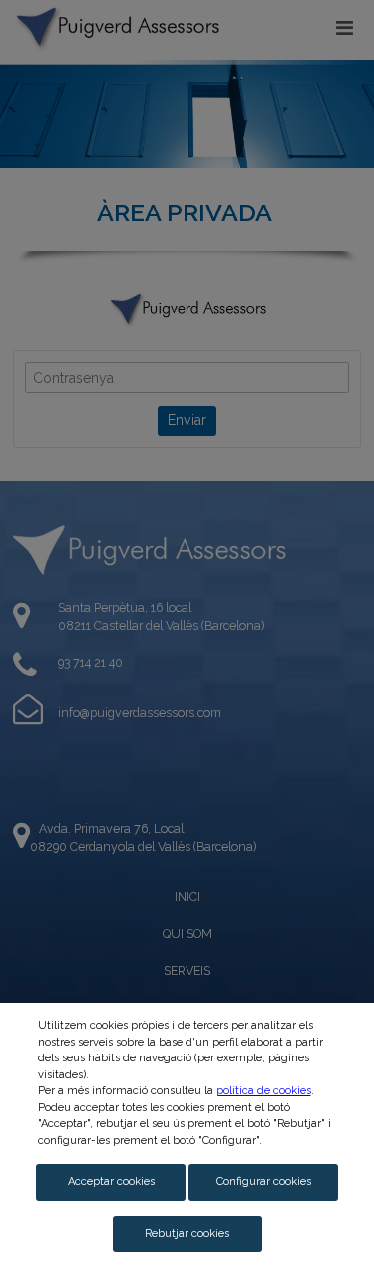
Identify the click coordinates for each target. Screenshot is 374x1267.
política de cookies (263, 1090)
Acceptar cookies (111, 1181)
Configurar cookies (263, 1181)
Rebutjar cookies (187, 1233)
